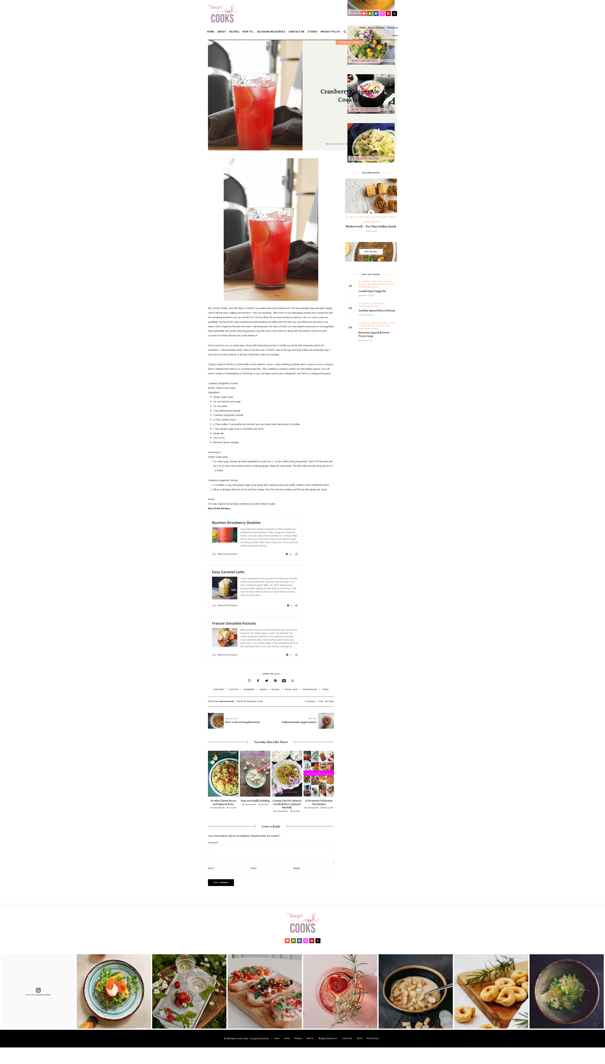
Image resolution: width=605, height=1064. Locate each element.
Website (296, 868)
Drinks (356, 42)
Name (211, 868)
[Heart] (363, 13)
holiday (275, 689)
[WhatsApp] (292, 681)
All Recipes (345, 42)
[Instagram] (382, 13)
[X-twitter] (394, 13)
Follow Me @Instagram (38, 994)
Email (254, 868)
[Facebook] (376, 13)
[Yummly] (284, 680)
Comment (213, 843)
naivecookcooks (336, 144)
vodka (325, 689)
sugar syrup (291, 689)
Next (334, 773)
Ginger (262, 689)
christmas (218, 689)
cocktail (234, 689)
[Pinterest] (388, 13)
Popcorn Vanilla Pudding (255, 800)
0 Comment (368, 144)
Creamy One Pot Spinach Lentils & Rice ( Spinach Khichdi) (287, 804)
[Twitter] (266, 681)
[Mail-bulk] (369, 13)
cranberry (249, 689)
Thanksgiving (309, 689)
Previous (208, 773)
